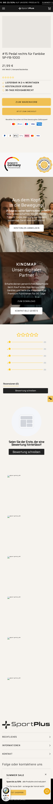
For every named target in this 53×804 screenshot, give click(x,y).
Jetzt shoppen (16, 792)
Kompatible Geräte (26, 310)
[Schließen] (47, 773)
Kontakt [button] (7, 753)
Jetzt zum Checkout (26, 111)
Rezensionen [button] (11, 383)
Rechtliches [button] (9, 736)
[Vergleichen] (50, 398)
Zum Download (26, 301)
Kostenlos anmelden (26, 228)
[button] (8, 77)
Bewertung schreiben (25, 390)
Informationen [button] (11, 745)
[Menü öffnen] (6, 8)
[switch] (6, 798)
